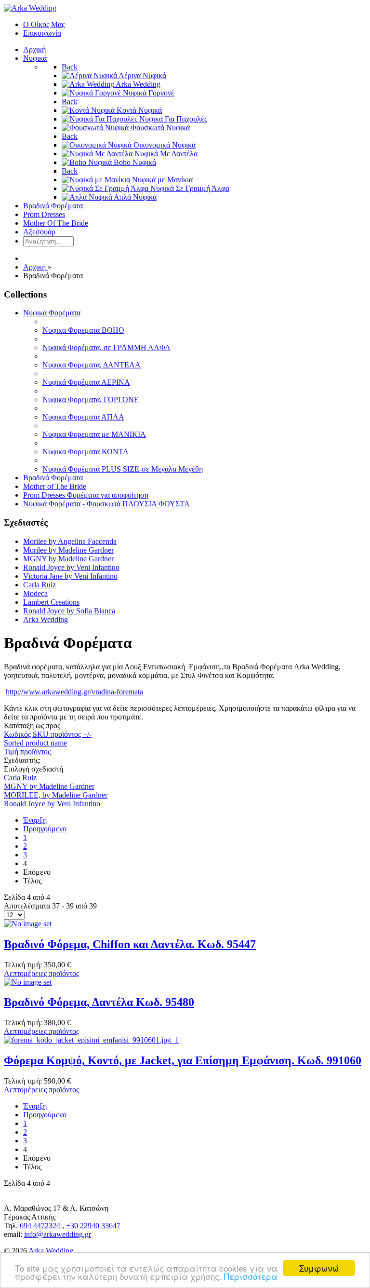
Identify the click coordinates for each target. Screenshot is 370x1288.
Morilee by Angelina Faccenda (70, 541)
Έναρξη (35, 820)
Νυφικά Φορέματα (51, 313)
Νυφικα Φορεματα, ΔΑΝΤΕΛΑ (91, 365)
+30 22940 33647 (93, 1225)
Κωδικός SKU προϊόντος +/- (48, 734)
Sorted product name (35, 743)
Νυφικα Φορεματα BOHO (83, 330)
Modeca (35, 593)
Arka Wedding (45, 619)
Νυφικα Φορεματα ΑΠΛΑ (83, 417)
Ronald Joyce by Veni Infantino (71, 567)
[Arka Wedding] (30, 8)
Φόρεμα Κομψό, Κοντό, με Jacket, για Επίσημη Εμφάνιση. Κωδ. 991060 (182, 1060)
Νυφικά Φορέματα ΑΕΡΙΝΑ (86, 382)
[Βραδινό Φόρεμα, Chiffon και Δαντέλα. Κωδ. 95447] (28, 924)
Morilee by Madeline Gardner (68, 550)
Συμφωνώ (319, 1268)
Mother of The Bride (54, 486)
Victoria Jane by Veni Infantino (70, 576)
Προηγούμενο (44, 829)
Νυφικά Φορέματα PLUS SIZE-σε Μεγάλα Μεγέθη (122, 469)
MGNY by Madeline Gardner (68, 559)
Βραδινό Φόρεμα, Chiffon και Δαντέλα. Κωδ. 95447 (130, 944)
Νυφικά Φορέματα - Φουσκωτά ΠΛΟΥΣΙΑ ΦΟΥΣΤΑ (106, 504)
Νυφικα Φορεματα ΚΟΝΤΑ (85, 451)
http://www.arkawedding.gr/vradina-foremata (74, 692)
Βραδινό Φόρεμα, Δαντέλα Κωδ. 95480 (99, 1002)
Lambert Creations (51, 602)
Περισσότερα (251, 1276)
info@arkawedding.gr (57, 1234)
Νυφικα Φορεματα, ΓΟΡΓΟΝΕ (90, 399)
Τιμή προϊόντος (27, 751)
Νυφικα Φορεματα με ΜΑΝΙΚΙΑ (94, 434)
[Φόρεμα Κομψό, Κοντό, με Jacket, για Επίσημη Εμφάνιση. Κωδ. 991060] (91, 1040)
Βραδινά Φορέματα (53, 478)
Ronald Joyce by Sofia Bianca (69, 611)
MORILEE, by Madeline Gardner (55, 795)
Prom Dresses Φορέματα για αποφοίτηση (85, 495)
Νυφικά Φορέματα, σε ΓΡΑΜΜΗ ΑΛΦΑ (106, 347)
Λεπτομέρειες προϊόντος (41, 973)
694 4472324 (41, 1225)
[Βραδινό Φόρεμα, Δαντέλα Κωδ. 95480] (28, 982)
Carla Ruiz (39, 585)
